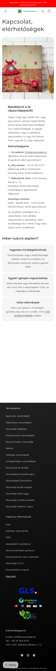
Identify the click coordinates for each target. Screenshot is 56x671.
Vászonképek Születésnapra (20, 474)
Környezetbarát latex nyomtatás (22, 556)
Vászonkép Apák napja (17, 493)
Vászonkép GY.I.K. (15, 563)
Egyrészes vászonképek (18, 416)
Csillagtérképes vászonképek (21, 461)
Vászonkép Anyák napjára (19, 487)
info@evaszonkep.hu (36, 152)
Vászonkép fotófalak (16, 429)
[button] (6, 11)
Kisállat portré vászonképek (20, 435)
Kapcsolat (11, 576)
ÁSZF (8, 537)
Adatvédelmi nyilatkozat (18, 544)
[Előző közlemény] (5, 4)
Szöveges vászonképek (17, 454)
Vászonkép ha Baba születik (20, 500)
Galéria (9, 448)
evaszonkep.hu (22, 668)
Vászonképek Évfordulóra (19, 480)
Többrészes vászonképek (18, 422)
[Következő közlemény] (51, 4)
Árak (8, 524)
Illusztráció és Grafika (17, 467)
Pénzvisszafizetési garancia (20, 550)
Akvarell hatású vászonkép (19, 441)
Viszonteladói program (17, 569)
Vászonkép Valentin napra (19, 506)
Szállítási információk (17, 531)
